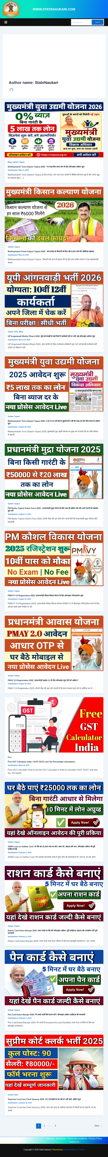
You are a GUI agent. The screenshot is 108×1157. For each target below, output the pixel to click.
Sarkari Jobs (13, 332)
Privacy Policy (95, 1138)
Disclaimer (61, 1138)
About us (50, 1138)
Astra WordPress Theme (74, 1150)
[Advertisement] (54, 60)
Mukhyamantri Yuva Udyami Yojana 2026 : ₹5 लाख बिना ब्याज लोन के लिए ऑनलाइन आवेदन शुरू (46, 167)
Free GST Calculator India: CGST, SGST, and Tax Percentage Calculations (41, 762)
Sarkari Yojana (18, 162)
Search (97, 22)
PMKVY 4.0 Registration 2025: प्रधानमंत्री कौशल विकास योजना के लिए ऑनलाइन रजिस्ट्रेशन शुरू (45, 595)
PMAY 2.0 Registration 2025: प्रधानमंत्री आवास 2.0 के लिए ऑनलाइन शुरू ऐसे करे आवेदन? (43, 680)
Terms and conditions (77, 1138)
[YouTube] (19, 1140)
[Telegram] (14, 1140)
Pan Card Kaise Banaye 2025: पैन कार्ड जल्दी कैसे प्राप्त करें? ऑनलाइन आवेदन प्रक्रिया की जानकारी (46, 1015)
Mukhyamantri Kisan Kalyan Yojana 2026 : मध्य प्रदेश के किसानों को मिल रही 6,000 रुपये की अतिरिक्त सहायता (51, 251)
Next (98, 1126)
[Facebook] (9, 1140)
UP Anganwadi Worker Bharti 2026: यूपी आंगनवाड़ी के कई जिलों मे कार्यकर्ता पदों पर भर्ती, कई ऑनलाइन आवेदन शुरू (51, 336)
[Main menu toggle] (6, 22)
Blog (10, 162)
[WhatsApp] (24, 1140)
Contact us (74, 1142)
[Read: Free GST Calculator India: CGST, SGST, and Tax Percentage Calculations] (54, 724)
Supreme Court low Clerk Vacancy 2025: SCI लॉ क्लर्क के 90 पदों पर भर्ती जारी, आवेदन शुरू (44, 1099)
